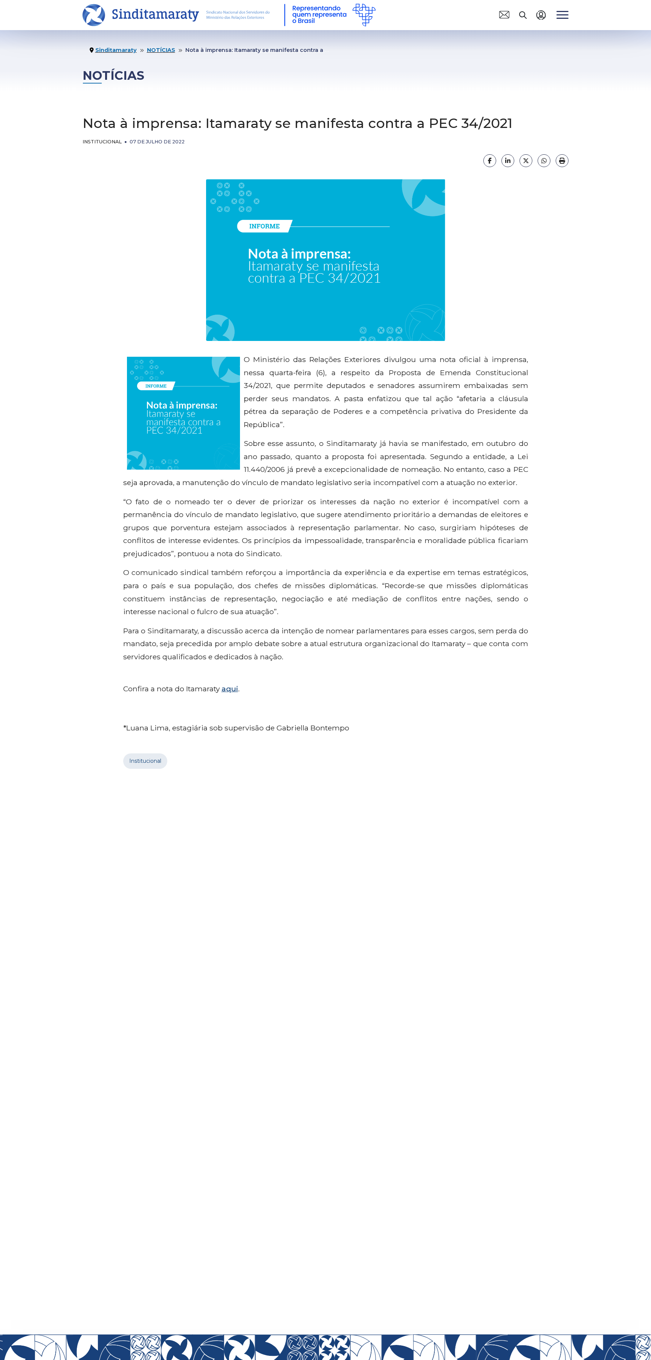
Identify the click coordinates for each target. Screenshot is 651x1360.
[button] (504, 15)
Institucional (145, 761)
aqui (230, 688)
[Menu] (562, 15)
